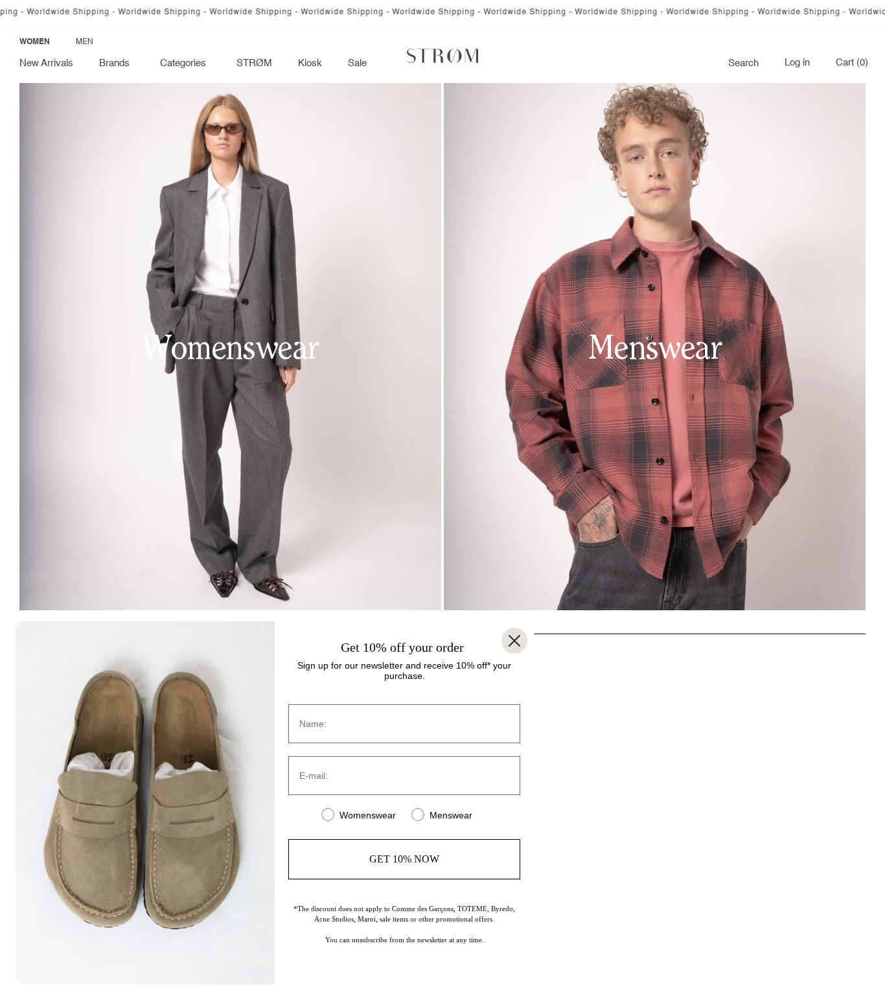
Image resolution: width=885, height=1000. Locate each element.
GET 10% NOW (404, 858)
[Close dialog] (514, 641)
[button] (116, 63)
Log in (797, 63)
